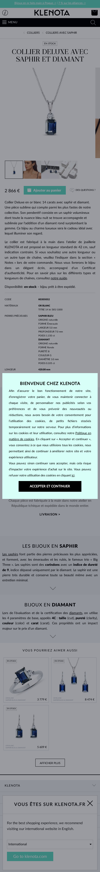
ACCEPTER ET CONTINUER (50, 486)
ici (73, 475)
